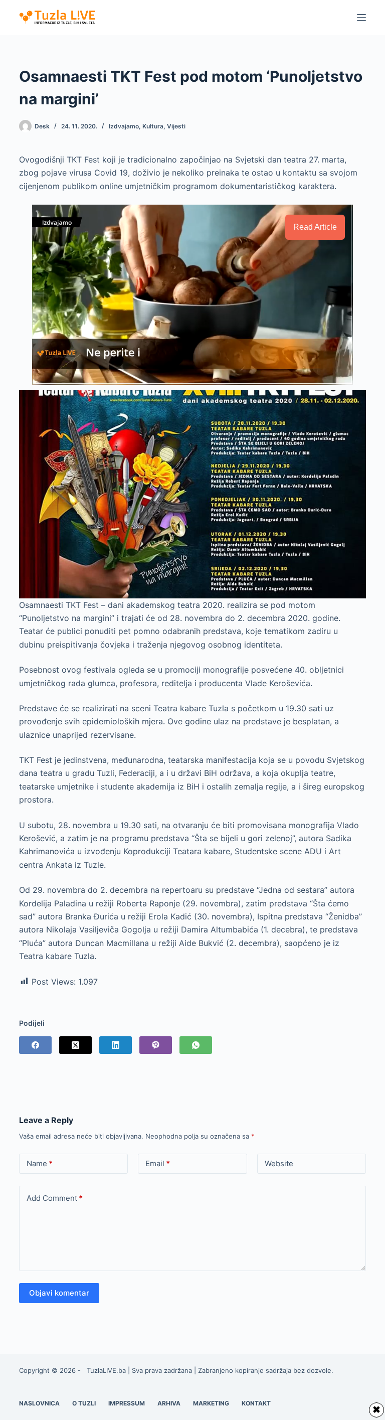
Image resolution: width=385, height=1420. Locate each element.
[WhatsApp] (195, 1045)
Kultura (152, 126)
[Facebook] (35, 1045)
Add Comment (55, 1198)
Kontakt (256, 1403)
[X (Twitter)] (75, 1045)
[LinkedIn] (115, 1045)
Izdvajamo (124, 126)
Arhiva (168, 1403)
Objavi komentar (59, 1293)
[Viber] (155, 1045)
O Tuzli (84, 1403)
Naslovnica (39, 1403)
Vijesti (176, 126)
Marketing (211, 1403)
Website (279, 1163)
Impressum (126, 1403)
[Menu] (361, 17)
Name (40, 1163)
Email (157, 1163)
